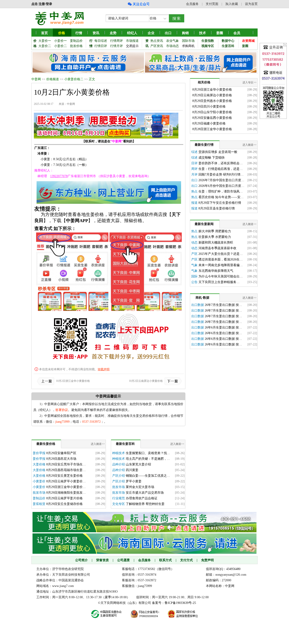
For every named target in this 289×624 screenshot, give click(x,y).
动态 (194, 242)
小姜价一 (60, 40)
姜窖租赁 (39, 504)
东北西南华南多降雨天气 (215, 270)
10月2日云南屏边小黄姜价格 (146, 380)
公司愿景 (123, 560)
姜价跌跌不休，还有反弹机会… (220, 163)
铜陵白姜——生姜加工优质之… (148, 475)
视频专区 (207, 46)
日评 (194, 163)
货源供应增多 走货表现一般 (217, 152)
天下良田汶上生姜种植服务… (219, 282)
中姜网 (36, 79)
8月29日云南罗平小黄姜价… (66, 481)
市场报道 (132, 40)
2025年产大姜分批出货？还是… (220, 254)
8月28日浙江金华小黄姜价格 (212, 129)
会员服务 (192, 4)
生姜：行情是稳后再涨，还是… (220, 169)
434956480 (233, 569)
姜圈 (219, 33)
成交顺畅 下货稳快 (211, 157)
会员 (236, 33)
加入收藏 (231, 4)
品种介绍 (118, 464)
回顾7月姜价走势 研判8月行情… (221, 174)
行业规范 (118, 498)
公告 (194, 282)
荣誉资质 (102, 560)
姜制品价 (76, 40)
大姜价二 (44, 46)
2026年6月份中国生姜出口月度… (221, 186)
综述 (194, 152)
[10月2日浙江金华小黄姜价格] (46, 380)
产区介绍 (118, 475)
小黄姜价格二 (73, 79)
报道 (194, 202)
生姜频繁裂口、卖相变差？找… (148, 453)
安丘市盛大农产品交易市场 (145, 492)
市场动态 (172, 46)
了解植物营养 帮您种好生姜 (145, 504)
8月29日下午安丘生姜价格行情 (219, 202)
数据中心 (228, 40)
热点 (194, 191)
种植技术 (118, 453)
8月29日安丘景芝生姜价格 (64, 475)
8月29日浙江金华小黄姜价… (66, 487)
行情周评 (116, 40)
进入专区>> (249, 82)
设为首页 (251, 4)
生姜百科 (228, 46)
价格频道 (52, 79)
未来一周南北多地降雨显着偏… (220, 265)
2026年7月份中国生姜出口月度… (221, 180)
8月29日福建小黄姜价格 (209, 123)
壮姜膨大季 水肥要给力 (214, 237)
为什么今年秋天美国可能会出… (220, 276)
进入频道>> (98, 444)
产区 (194, 254)
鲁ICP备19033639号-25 (180, 603)
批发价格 (76, 46)
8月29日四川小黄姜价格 (209, 106)
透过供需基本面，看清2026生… (220, 259)
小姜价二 (60, 46)
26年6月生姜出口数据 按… (223, 327)
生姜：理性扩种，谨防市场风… (220, 191)
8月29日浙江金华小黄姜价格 (212, 89)
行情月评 (116, 46)
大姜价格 (39, 464)
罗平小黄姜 (134, 481)
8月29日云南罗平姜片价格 (64, 498)
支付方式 (186, 560)
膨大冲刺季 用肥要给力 (214, 231)
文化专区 (118, 504)
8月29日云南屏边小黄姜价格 (212, 95)
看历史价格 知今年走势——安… (221, 197)
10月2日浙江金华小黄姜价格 (73, 380)
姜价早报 (39, 453)
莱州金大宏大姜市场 (140, 487)
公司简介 (81, 560)
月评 (194, 174)
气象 (194, 265)
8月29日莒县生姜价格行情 (216, 208)
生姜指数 (207, 40)
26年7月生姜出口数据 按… (223, 305)
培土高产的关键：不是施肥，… (148, 458)
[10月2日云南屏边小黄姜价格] (172, 380)
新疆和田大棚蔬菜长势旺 (215, 242)
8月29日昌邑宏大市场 (61, 458)
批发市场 (39, 492)
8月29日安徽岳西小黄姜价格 (212, 118)
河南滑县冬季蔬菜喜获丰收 (217, 248)
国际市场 (188, 40)
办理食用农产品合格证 (141, 498)
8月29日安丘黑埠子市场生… (66, 464)
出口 (194, 180)
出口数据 (197, 305)
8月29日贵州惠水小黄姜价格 (212, 101)
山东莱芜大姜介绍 (138, 464)
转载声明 (104, 369)
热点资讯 (156, 40)
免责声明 (207, 560)
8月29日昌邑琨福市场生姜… (66, 470)
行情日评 (100, 46)
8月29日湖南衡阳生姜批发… (66, 492)
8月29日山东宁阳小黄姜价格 (212, 112)
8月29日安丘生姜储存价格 (64, 504)
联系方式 (165, 560)
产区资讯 (156, 46)
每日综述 (100, 40)
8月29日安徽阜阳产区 (61, 453)
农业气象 (172, 40)
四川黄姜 (132, 470)
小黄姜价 (39, 481)
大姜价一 (44, 40)
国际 (194, 276)
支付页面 (212, 4)
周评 (194, 169)
